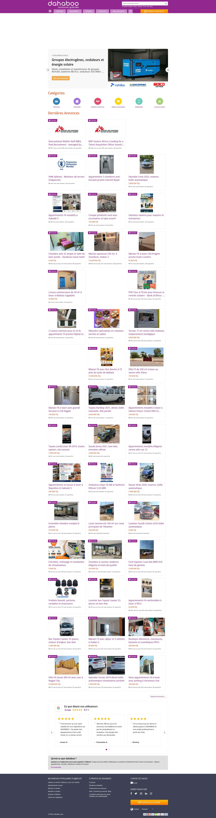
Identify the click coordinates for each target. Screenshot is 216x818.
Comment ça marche (100, 791)
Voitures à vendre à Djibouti (57, 782)
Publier (155, 11)
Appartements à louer (55, 785)
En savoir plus (56, 767)
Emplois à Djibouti (54, 794)
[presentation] (48, 69)
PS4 (144, 6)
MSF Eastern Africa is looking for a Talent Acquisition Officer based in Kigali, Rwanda (106, 144)
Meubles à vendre (54, 791)
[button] (106, 749)
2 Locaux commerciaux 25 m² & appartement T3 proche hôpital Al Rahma (66, 334)
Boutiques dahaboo (96, 785)
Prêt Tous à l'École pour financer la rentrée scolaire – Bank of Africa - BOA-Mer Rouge (146, 295)
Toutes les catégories (55, 797)
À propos (92, 782)
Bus (151, 6)
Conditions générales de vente (99, 794)
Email (135, 783)
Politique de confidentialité (98, 796)
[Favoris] (130, 11)
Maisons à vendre (54, 788)
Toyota (140, 6)
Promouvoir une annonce (97, 788)
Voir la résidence (60, 83)
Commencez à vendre (150, 802)
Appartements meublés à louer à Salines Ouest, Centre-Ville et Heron (145, 411)
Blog (109, 791)
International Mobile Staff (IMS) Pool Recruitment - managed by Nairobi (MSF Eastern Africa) (65, 144)
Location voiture (127, 6)
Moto (135, 6)
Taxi (147, 6)
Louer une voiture (74, 782)
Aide (90, 791)
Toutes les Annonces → (158, 696)
